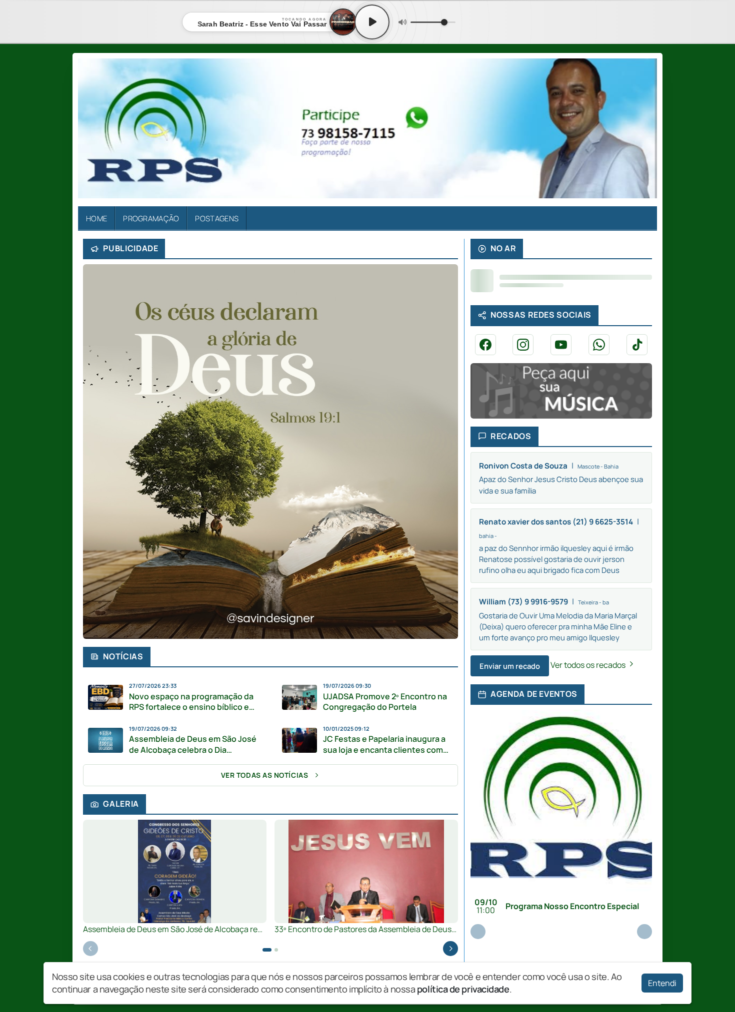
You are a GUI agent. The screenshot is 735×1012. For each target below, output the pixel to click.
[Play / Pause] (372, 21)
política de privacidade (463, 989)
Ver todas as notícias (264, 775)
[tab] (267, 950)
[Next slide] (450, 948)
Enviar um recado (510, 666)
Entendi (662, 983)
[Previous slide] (90, 948)
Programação (151, 218)
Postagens (216, 218)
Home (96, 218)
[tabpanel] (174, 877)
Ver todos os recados (588, 664)
